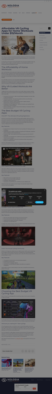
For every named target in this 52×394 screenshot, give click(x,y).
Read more (26, 194)
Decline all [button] (30, 202)
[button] (11, 202)
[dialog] (26, 197)
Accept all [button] (39, 202)
